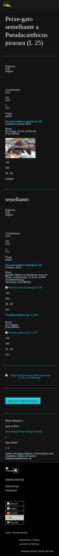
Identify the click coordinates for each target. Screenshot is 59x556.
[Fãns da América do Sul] (7, 5)
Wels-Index (50, 551)
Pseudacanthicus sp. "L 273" (22, 315)
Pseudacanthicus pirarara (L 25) (23, 121)
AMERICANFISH (14, 480)
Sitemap (33, 551)
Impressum (11, 490)
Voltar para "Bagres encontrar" (23, 401)
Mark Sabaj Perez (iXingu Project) (23, 431)
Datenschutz (12, 486)
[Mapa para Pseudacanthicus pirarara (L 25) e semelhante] (29, 375)
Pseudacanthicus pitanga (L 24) (23, 265)
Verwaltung (25, 551)
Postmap (41, 551)
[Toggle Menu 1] (52, 4)
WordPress (35, 544)
